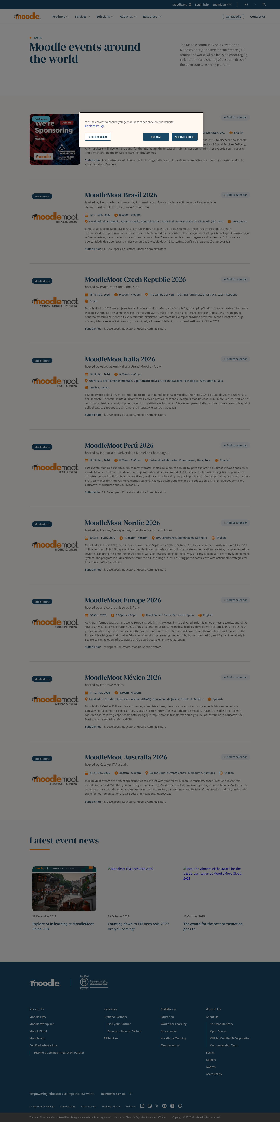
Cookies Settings (98, 136)
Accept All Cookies (184, 136)
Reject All (156, 136)
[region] (141, 129)
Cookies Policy (94, 126)
